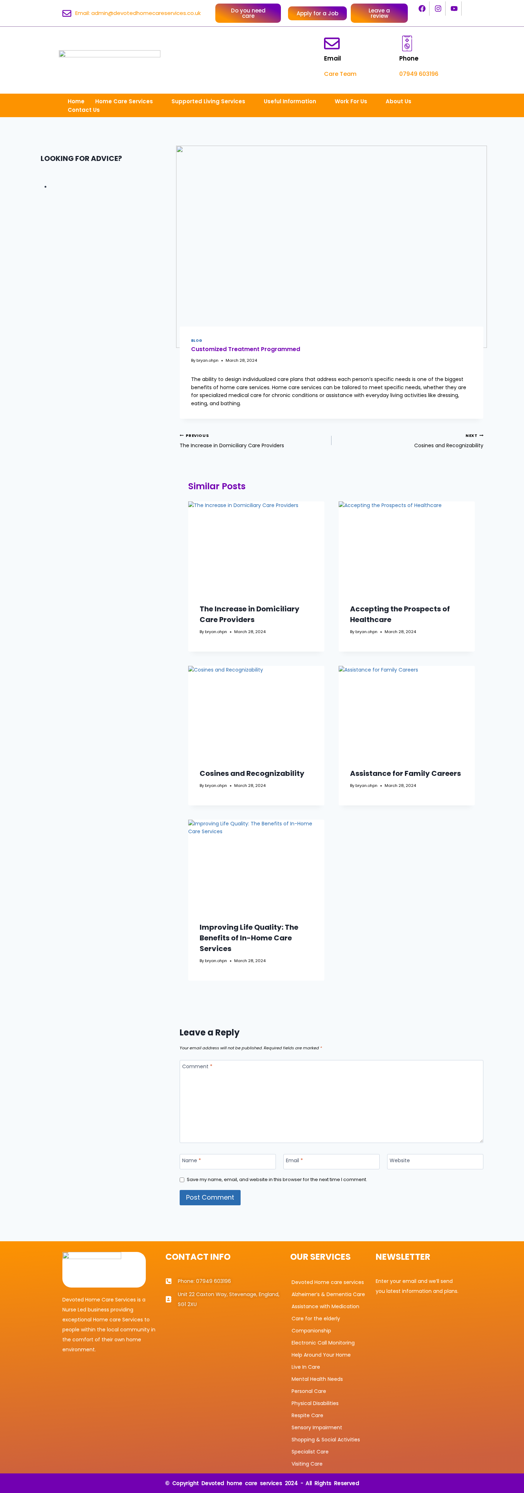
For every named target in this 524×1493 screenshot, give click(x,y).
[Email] (332, 43)
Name (191, 1160)
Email (332, 58)
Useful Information (290, 101)
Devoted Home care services (328, 1282)
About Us (398, 101)
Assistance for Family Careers (405, 773)
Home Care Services (124, 101)
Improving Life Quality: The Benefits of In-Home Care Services (249, 938)
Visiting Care (307, 1463)
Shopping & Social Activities (326, 1439)
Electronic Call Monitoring (323, 1342)
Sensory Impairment (317, 1427)
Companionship (311, 1330)
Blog (196, 340)
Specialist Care (310, 1451)
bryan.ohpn (207, 360)
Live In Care (306, 1367)
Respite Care (307, 1415)
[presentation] (256, 546)
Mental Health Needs (317, 1379)
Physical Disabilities (315, 1403)
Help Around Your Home (321, 1354)
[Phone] (407, 43)
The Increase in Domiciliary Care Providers (232, 441)
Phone (408, 58)
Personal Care (309, 1391)
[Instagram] (438, 8)
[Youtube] (454, 8)
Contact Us (84, 110)
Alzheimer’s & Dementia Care (328, 1294)
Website (400, 1160)
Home (76, 101)
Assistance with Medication (325, 1306)
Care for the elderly (316, 1318)
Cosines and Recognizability (448, 441)
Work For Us (351, 101)
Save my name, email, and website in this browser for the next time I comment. (277, 1180)
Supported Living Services (208, 101)
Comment (197, 1066)
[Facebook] (422, 8)
